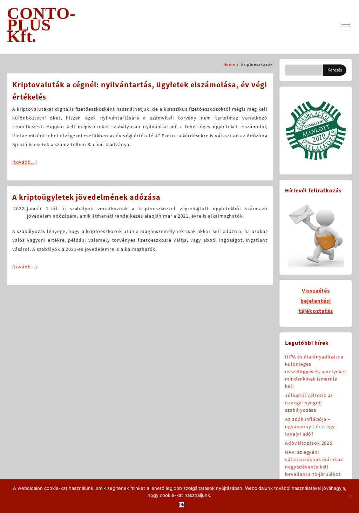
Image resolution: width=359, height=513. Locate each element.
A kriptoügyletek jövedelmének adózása (86, 197)
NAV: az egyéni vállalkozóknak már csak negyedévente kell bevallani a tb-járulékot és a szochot (314, 467)
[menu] (346, 27)
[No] (350, 496)
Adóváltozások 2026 (308, 443)
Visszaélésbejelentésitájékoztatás (316, 300)
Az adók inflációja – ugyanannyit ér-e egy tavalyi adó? (309, 426)
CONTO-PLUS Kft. (41, 25)
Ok (181, 504)
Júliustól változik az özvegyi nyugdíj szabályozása (309, 402)
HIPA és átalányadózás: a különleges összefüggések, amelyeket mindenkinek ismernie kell (315, 371)
